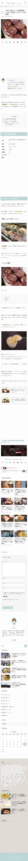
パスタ (20, 768)
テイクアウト (15, 768)
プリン (8, 442)
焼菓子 (12, 783)
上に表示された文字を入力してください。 (11, 599)
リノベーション (5, 772)
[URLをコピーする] (25, 42)
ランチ (15, 770)
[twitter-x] (13, 640)
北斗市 (3, 778)
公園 (15, 776)
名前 (4, 578)
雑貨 (9, 785)
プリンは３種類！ (9, 124)
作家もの (3, 776)
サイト (4, 588)
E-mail (19, 856)
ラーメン (20, 770)
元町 (7, 776)
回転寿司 (3, 781)
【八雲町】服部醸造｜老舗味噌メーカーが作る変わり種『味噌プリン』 (17, 401)
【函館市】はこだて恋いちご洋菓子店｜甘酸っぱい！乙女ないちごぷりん (17, 391)
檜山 (8, 440)
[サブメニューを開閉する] (25, 695)
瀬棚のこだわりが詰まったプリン (12, 123)
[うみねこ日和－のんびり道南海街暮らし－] (14, 2)
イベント (15, 765)
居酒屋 (20, 781)
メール (5, 583)
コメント (5, 561)
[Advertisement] (14, 60)
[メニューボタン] (2, 2)
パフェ (24, 768)
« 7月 (2, 751)
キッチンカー (4, 768)
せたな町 (12, 440)
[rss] (15, 854)
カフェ (19, 765)
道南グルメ (17, 440)
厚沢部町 (7, 778)
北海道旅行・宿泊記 (8, 706)
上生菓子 (16, 774)
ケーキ (9, 768)
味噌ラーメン (17, 778)
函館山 (18, 776)
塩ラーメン (9, 781)
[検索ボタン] (25, 2)
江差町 (3, 783)
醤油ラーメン (4, 785)
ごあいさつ (6, 703)
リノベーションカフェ (13, 772)
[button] (2, 42)
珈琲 (19, 783)
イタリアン (9, 765)
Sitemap (9, 856)
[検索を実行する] (25, 646)
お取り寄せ (6, 697)
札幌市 (24, 781)
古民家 (12, 778)
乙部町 (21, 774)
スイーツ (22, 440)
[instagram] (15, 640)
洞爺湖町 (7, 783)
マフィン (10, 770)
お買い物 (6, 700)
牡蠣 (16, 783)
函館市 (23, 776)
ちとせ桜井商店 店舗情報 (10, 119)
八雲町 (11, 776)
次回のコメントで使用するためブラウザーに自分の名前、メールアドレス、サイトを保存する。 (14, 593)
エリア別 (4, 440)
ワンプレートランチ (5, 774)
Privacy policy (14, 856)
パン (2, 770)
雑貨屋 (5, 715)
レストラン (21, 772)
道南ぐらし (6, 709)
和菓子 (23, 778)
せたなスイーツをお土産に (10, 121)
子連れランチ (15, 781)
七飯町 (12, 774)
